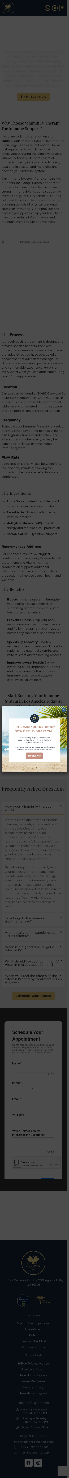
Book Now (34, 755)
